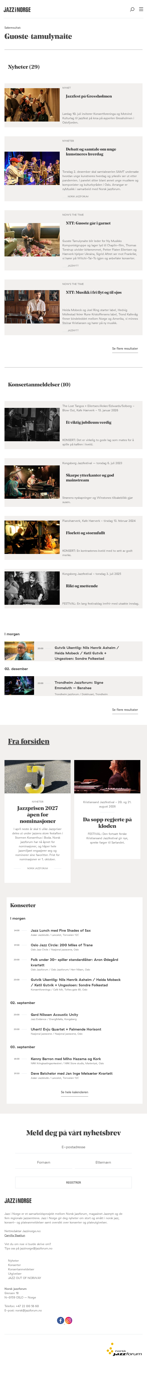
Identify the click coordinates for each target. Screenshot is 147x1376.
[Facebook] (61, 1323)
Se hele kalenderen (74, 1092)
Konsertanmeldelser (21, 1269)
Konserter (14, 1265)
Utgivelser (15, 1273)
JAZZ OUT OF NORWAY (24, 1278)
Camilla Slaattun (14, 1235)
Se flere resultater (125, 348)
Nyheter (13, 1260)
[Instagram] (68, 1323)
